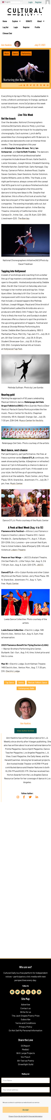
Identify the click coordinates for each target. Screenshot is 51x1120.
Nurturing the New (14, 80)
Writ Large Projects (25, 1053)
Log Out (5, 27)
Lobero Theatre (18, 549)
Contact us (25, 1008)
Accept (25, 1110)
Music (6, 53)
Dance (15, 53)
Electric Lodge (13, 671)
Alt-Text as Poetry (25, 1060)
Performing (26, 53)
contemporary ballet (26, 688)
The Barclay (23, 218)
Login (30, 2)
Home (5, 21)
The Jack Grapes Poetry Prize (25, 1015)
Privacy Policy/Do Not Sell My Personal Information (25, 1116)
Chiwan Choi (7, 33)
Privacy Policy (25, 1026)
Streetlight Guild (25, 1064)
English (7, 2)
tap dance (9, 682)
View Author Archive (25, 730)
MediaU (25, 1049)
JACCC (40, 564)
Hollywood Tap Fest (13, 348)
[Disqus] (25, 844)
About (39, 21)
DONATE (29, 21)
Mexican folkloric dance (37, 682)
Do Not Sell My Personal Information (25, 1030)
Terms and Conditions (25, 1023)
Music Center (16, 483)
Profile (37, 27)
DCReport (25, 1045)
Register (38, 2)
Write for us (25, 1012)
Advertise (25, 1004)
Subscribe (25, 1019)
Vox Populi (25, 1057)
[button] (27, 85)
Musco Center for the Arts (31, 420)
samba (21, 682)
